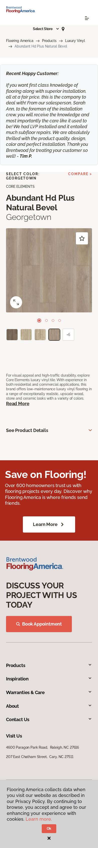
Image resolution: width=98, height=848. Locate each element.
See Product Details (27, 430)
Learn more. (39, 819)
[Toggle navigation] (87, 18)
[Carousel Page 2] (46, 320)
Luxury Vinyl (75, 41)
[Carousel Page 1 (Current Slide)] (39, 320)
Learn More (45, 524)
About (12, 706)
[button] (46, 29)
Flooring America (19, 41)
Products (49, 41)
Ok (49, 829)
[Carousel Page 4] (59, 320)
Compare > (80, 174)
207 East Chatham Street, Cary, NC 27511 (39, 757)
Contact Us (17, 719)
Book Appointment (42, 624)
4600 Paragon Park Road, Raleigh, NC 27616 (42, 747)
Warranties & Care (25, 692)
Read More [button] (17, 403)
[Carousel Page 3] (53, 320)
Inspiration (17, 678)
